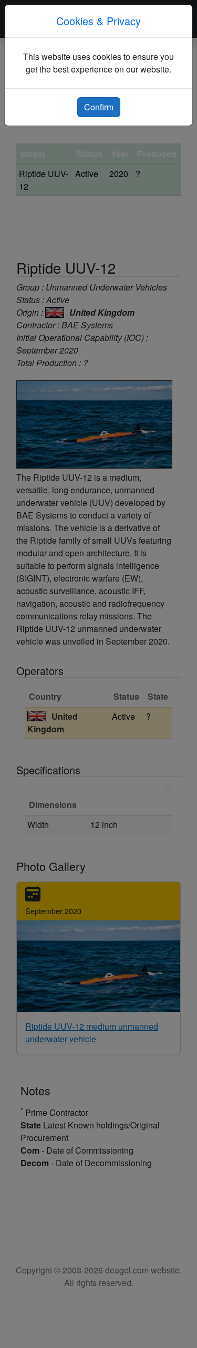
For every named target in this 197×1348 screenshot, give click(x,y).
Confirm (98, 107)
